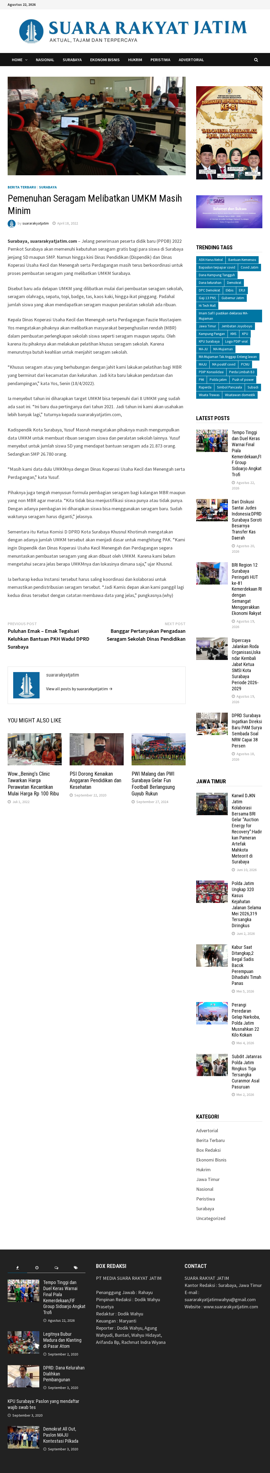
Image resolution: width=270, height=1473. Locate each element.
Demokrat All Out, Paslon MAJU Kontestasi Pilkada (60, 1435)
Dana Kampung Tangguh (217, 275)
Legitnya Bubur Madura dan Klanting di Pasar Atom (62, 1340)
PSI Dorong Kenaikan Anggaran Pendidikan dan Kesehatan (95, 780)
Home (17, 59)
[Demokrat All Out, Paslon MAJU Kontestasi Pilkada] (23, 1430)
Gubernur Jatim (232, 298)
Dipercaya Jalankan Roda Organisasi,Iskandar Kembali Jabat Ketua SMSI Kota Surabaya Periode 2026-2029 (246, 664)
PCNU (245, 364)
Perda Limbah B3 (241, 372)
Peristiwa (160, 59)
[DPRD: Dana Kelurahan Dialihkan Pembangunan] (23, 1368)
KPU (245, 334)
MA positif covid (223, 364)
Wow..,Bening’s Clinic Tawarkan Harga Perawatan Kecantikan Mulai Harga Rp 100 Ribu (34, 784)
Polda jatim (218, 379)
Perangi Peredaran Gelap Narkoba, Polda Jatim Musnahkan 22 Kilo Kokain (246, 1020)
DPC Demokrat (209, 290)
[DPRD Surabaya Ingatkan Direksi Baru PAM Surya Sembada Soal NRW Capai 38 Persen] (212, 716)
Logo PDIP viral (236, 341)
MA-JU (203, 349)
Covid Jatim (249, 267)
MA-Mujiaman (223, 349)
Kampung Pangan (212, 334)
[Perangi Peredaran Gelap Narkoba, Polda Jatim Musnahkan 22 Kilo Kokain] (212, 1006)
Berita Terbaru (22, 187)
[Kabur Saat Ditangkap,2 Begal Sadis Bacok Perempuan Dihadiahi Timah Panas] (212, 948)
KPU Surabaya (209, 341)
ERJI (242, 290)
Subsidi (253, 387)
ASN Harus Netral (211, 259)
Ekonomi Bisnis (105, 59)
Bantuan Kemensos (242, 259)
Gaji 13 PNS (207, 298)
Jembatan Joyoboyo (236, 326)
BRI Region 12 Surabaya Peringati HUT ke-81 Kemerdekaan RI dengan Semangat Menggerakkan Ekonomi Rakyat (247, 589)
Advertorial (191, 59)
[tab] (17, 1268)
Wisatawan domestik (240, 395)
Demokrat (234, 282)
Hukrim (135, 59)
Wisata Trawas (209, 395)
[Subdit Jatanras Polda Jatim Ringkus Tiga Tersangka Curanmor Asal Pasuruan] (212, 1057)
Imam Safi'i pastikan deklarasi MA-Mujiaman (223, 316)
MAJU (203, 364)
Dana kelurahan (210, 282)
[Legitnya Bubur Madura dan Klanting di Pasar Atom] (23, 1335)
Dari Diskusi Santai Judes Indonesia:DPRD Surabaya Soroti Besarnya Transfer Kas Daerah (247, 520)
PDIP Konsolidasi (211, 372)
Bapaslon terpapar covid (217, 267)
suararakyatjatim (35, 223)
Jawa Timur (207, 326)
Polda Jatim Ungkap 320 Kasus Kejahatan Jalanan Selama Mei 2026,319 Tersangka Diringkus (246, 904)
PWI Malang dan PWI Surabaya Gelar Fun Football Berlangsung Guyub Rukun (153, 784)
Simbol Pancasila (229, 387)
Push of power (243, 379)
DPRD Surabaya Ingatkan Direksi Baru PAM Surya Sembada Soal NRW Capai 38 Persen (247, 730)
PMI (201, 379)
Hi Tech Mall (207, 305)
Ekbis (229, 290)
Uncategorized (210, 1218)
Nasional (45, 59)
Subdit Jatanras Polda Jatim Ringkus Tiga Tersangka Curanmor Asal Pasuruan (247, 1071)
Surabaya (72, 59)
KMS (233, 334)
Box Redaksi (208, 1150)
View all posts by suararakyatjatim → (79, 688)
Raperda (205, 387)
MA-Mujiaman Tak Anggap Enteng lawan (228, 356)
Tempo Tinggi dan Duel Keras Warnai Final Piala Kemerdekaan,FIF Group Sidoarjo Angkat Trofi (247, 453)
